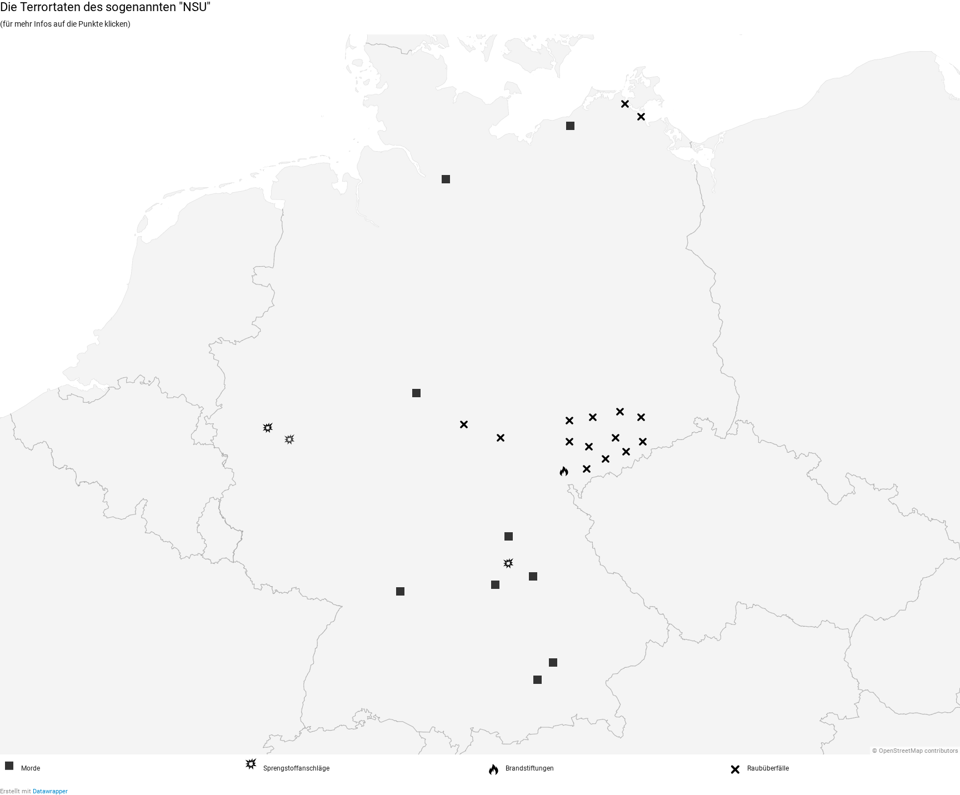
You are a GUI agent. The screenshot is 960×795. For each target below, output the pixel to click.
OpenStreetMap (901, 750)
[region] (480, 394)
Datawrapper (50, 791)
